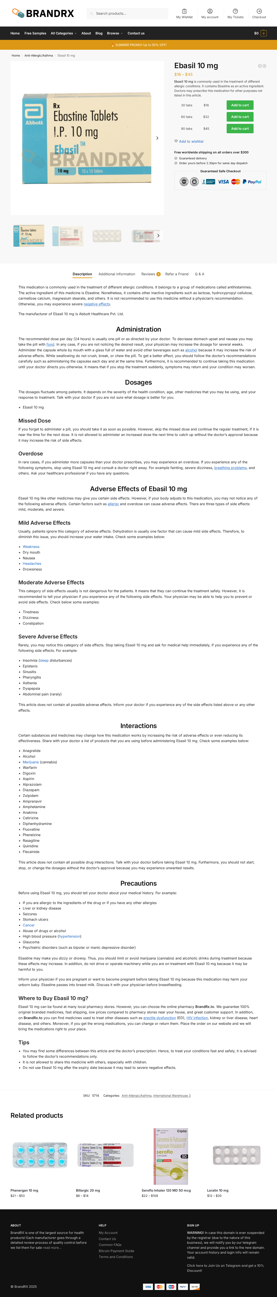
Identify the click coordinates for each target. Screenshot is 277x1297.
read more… (52, 1247)
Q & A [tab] (199, 274)
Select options (40, 1205)
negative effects (97, 304)
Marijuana (31, 762)
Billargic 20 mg (88, 1190)
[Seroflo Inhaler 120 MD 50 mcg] (171, 1155)
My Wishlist (184, 17)
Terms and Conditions (116, 1257)
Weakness (31, 546)
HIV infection (197, 1018)
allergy (113, 504)
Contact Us (107, 1239)
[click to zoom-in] (87, 138)
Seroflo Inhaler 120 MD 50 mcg (166, 1190)
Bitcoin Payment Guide (116, 1251)
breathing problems (230, 467)
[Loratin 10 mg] (236, 1155)
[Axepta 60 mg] (260, 66)
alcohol (191, 350)
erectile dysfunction (159, 1018)
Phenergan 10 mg (24, 1190)
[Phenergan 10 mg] (40, 1155)
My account (210, 17)
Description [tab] (82, 274)
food (50, 344)
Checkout (259, 17)
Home (16, 55)
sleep (44, 660)
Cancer (29, 925)
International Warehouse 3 (172, 1095)
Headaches (32, 563)
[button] (260, 33)
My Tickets (235, 17)
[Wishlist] (63, 1132)
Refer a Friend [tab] (177, 274)
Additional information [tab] (117, 274)
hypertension (69, 936)
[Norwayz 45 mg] (264, 66)
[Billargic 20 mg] (105, 1155)
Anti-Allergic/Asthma (39, 55)
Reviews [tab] (150, 274)
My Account (108, 1233)
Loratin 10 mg (217, 1190)
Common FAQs (110, 1245)
